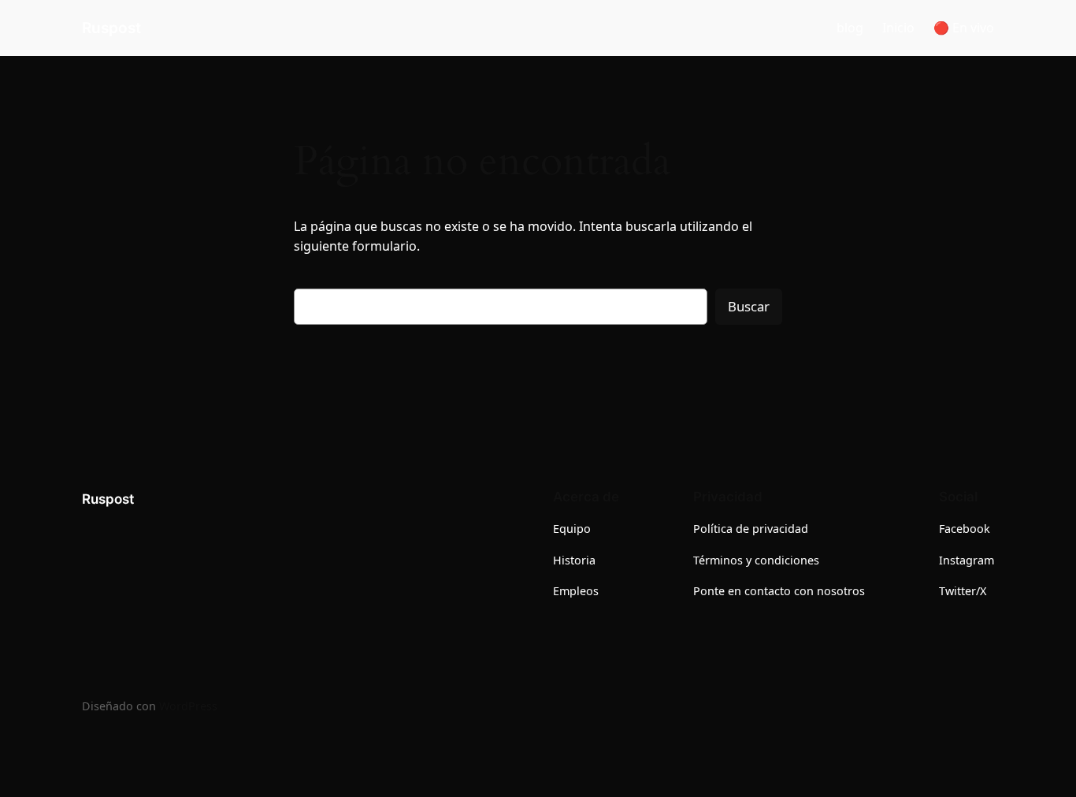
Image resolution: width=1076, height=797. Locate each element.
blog (850, 27)
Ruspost (111, 27)
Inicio (898, 27)
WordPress (188, 705)
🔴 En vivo (963, 27)
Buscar (749, 306)
